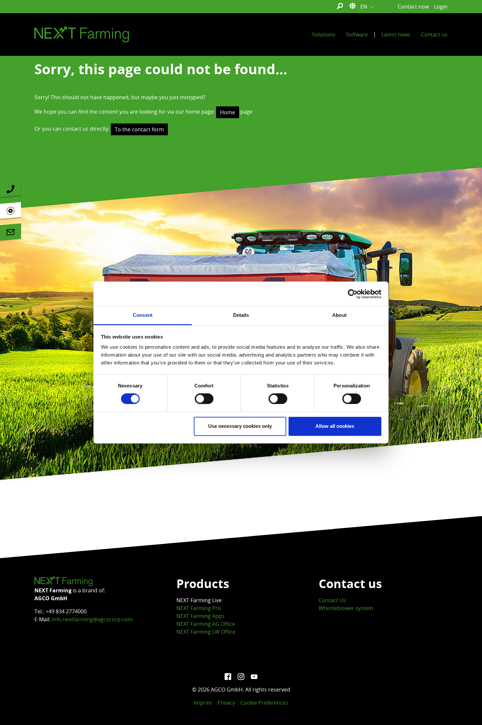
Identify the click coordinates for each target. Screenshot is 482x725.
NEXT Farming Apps (200, 616)
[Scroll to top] (467, 710)
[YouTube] (254, 676)
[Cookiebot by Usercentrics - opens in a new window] (352, 294)
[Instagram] (241, 676)
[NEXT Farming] (81, 34)
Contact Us (332, 600)
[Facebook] (228, 676)
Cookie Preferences (264, 702)
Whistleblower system (346, 608)
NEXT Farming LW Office (205, 631)
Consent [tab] (142, 315)
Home (227, 112)
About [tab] (339, 315)
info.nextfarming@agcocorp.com (92, 619)
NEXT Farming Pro (198, 608)
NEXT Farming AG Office (205, 623)
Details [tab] (241, 315)
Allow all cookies (334, 426)
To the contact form (139, 129)
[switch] (204, 399)
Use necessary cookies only (240, 426)
